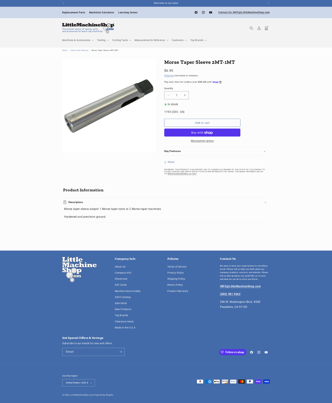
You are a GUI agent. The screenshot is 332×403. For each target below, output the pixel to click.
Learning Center (128, 12)
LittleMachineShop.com (82, 395)
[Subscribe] (120, 352)
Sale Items (121, 303)
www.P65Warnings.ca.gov (182, 174)
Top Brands (121, 315)
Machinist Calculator (101, 12)
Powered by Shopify (103, 395)
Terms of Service (177, 266)
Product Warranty (177, 291)
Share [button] (171, 162)
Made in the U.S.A (125, 327)
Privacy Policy (175, 272)
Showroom (121, 279)
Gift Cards (121, 285)
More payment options (202, 141)
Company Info (123, 272)
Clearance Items (124, 321)
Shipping (169, 75)
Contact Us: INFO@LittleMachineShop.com (244, 12)
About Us (120, 266)
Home (64, 50)
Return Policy (175, 285)
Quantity (168, 88)
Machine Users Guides (128, 291)
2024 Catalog (123, 297)
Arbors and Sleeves (79, 50)
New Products (123, 309)
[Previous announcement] (63, 3)
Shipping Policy (176, 279)
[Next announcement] (268, 3)
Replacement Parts (73, 12)
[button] (77, 40)
